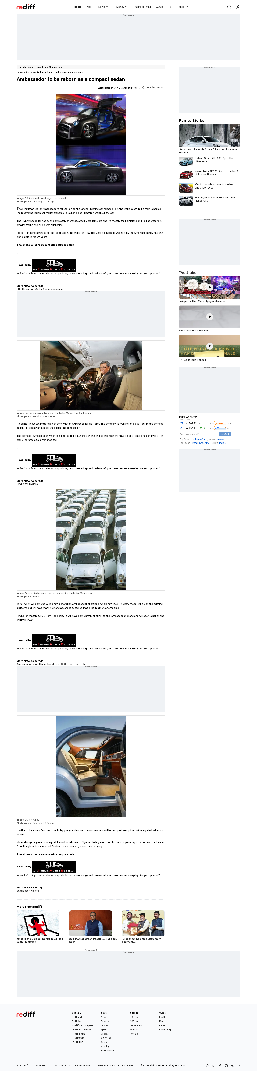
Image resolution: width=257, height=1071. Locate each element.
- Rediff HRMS (78, 1034)
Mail (89, 6)
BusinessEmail (142, 6)
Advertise (40, 1065)
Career (162, 1025)
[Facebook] (220, 1066)
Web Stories (188, 272)
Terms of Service (81, 1065)
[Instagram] (226, 1066)
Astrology (105, 1046)
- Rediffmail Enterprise (82, 1025)
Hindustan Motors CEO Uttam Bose (59, 664)
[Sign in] (237, 7)
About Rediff (22, 1065)
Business (30, 72)
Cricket (104, 1034)
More (182, 6)
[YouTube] (232, 1066)
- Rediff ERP (77, 1042)
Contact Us (127, 1065)
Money (120, 6)
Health (162, 1017)
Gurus (159, 6)
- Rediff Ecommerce (81, 1029)
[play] (209, 287)
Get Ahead (106, 1038)
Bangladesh (23, 890)
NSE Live (134, 1021)
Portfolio (134, 1034)
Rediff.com (153, 1065)
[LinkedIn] (239, 1066)
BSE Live (134, 1017)
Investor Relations (106, 1065)
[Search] (229, 7)
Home (77, 6)
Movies (104, 1025)
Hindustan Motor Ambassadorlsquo (43, 289)
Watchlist (134, 1029)
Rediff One (77, 1021)
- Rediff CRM (78, 1038)
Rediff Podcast (108, 1050)
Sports (104, 1029)
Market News (136, 1025)
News (101, 6)
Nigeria (34, 890)
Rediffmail (77, 1017)
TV (170, 6)
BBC (19, 289)
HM (83, 664)
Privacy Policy (59, 1065)
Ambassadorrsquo (27, 664)
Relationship (165, 1029)
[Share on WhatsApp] (207, 1066)
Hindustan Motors (27, 484)
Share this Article (154, 87)
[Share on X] (213, 1066)
